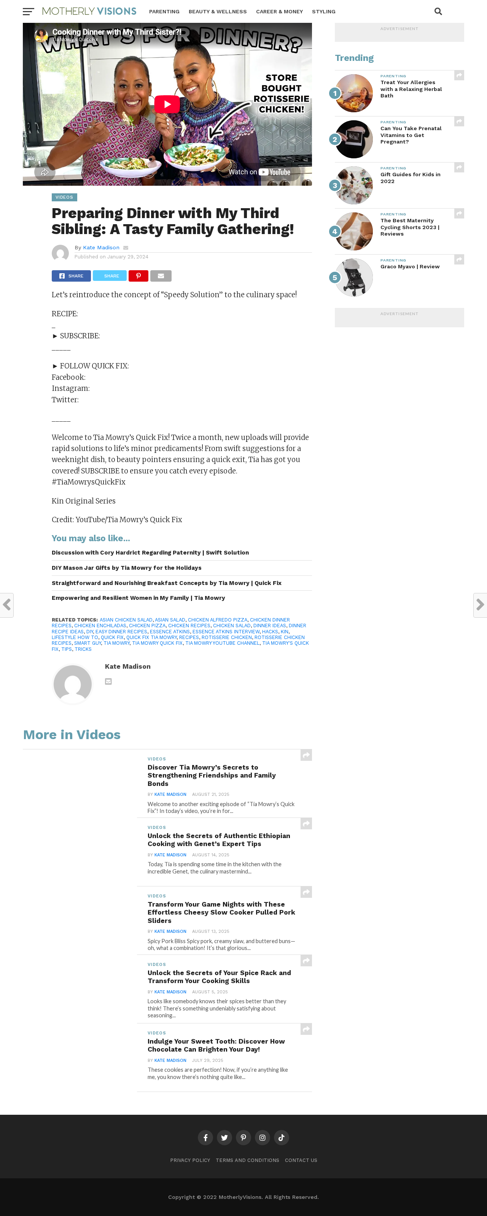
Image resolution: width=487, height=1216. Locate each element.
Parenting (164, 11)
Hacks (270, 631)
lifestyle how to (75, 637)
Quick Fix (112, 637)
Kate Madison (101, 247)
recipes (189, 637)
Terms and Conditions (247, 1160)
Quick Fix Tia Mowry (151, 637)
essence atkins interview (226, 631)
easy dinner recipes (121, 631)
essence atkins (170, 631)
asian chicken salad (126, 620)
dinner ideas (269, 625)
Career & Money (279, 11)
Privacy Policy (190, 1160)
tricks (83, 649)
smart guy (87, 643)
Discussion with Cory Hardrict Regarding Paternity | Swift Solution (150, 552)
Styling (324, 11)
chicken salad (232, 625)
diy (89, 631)
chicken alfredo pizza (217, 620)
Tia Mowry (116, 643)
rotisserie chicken (227, 637)
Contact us (301, 1160)
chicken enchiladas (100, 625)
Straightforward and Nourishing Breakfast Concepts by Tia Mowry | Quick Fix (167, 583)
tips (66, 649)
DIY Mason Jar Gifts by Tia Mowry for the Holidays (127, 567)
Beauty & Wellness (218, 11)
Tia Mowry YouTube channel (222, 643)
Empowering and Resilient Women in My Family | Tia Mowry (138, 597)
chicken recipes (189, 625)
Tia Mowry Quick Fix (157, 643)
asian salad (170, 620)
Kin (284, 631)
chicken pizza (147, 625)
